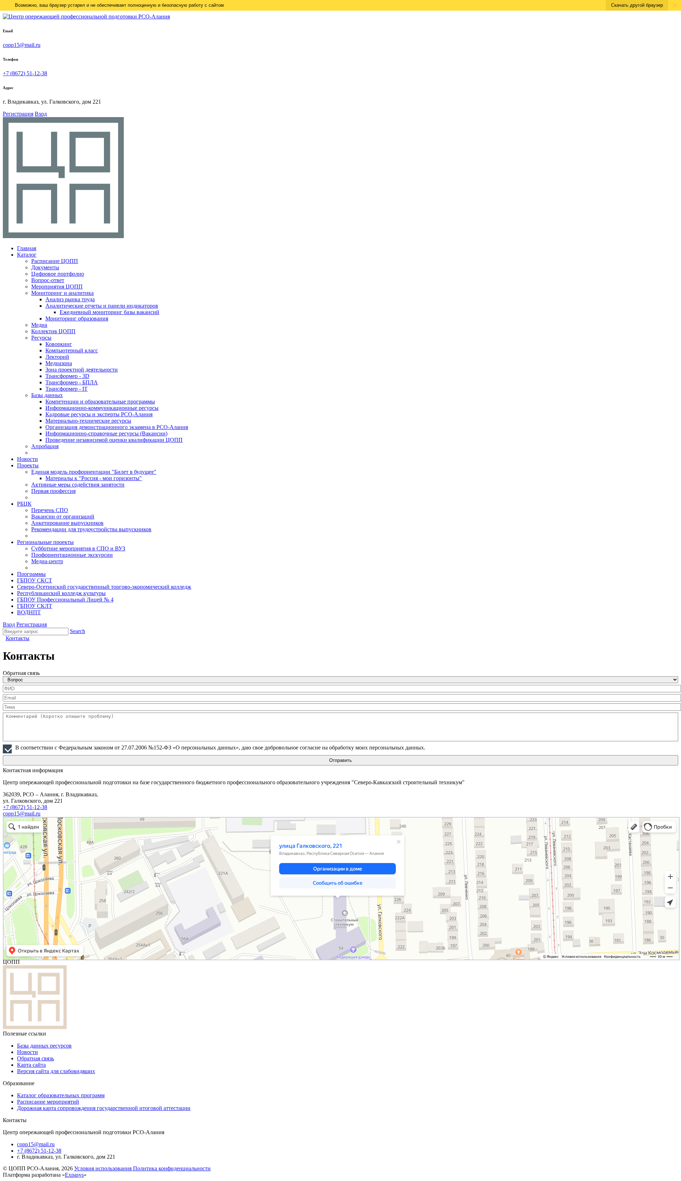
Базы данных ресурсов (44, 1046)
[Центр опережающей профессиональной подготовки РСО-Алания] (86, 16)
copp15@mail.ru (21, 45)
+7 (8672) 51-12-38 (25, 73)
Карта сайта (31, 1065)
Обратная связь (35, 1058)
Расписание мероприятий (48, 1102)
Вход (41, 114)
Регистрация (18, 114)
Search (77, 631)
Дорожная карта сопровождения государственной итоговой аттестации (103, 1108)
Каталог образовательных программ (61, 1095)
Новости (27, 1052)
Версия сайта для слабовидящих (56, 1071)
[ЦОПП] (63, 236)
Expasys (74, 1175)
